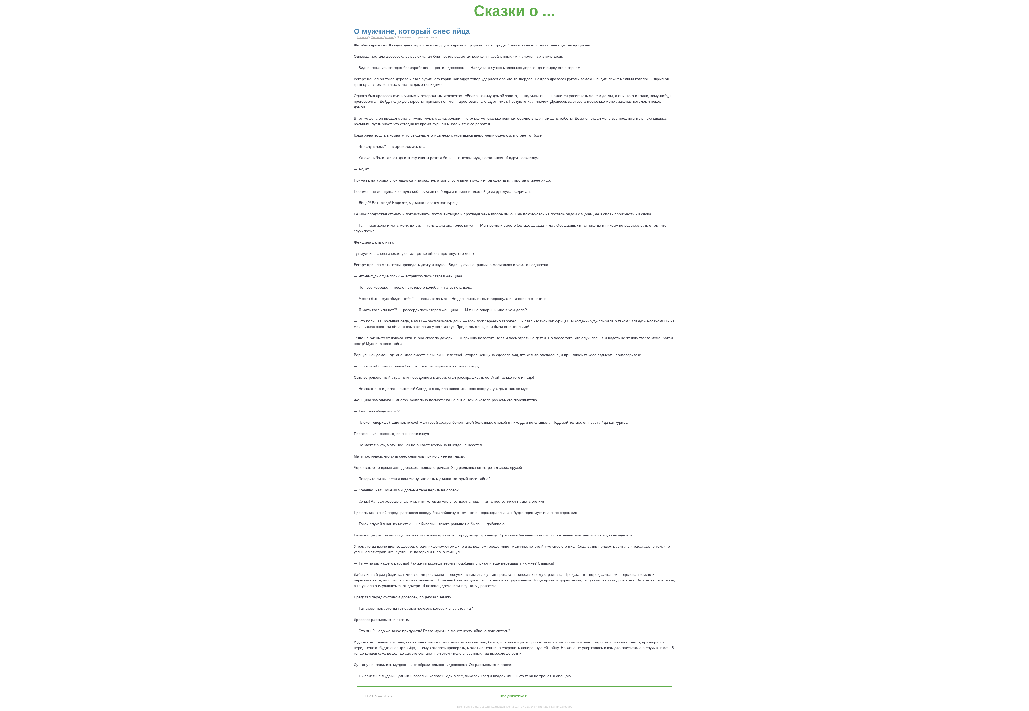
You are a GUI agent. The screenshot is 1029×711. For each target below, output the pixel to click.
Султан (360, 664)
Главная (362, 37)
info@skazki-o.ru (514, 696)
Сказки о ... (514, 10)
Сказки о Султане (382, 37)
